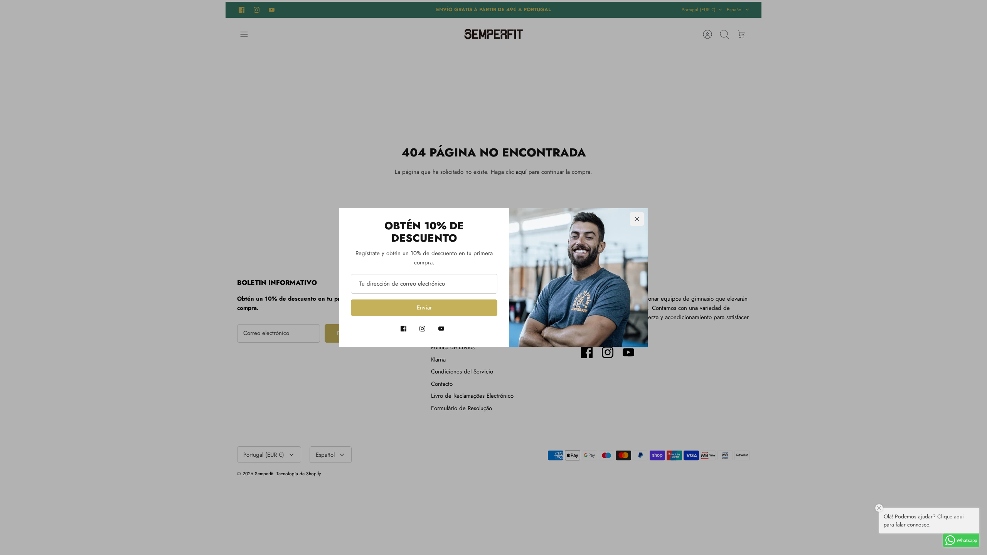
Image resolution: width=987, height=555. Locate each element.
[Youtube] (441, 328)
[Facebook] (403, 328)
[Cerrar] (637, 219)
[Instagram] (422, 328)
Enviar (424, 307)
